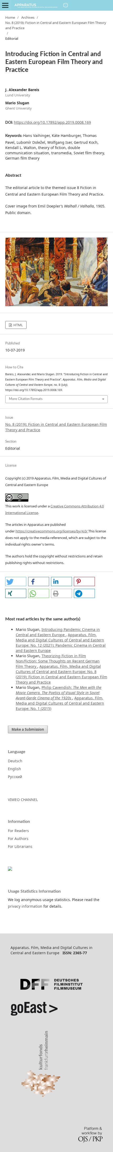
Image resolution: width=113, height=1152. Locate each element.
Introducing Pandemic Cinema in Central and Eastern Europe (58, 632)
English (14, 768)
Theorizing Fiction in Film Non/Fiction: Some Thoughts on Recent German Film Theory (58, 661)
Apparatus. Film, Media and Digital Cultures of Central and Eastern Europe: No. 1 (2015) (60, 703)
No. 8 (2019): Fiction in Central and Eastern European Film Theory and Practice (55, 25)
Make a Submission (28, 729)
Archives (27, 17)
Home (10, 17)
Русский (15, 776)
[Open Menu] (5, 5)
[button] (15, 581)
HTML (18, 325)
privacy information (25, 906)
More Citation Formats (26, 399)
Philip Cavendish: (58, 692)
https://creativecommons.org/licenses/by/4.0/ (52, 531)
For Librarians (20, 846)
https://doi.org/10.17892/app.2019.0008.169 (52, 122)
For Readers (18, 830)
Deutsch (15, 760)
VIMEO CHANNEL (23, 799)
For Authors (18, 838)
